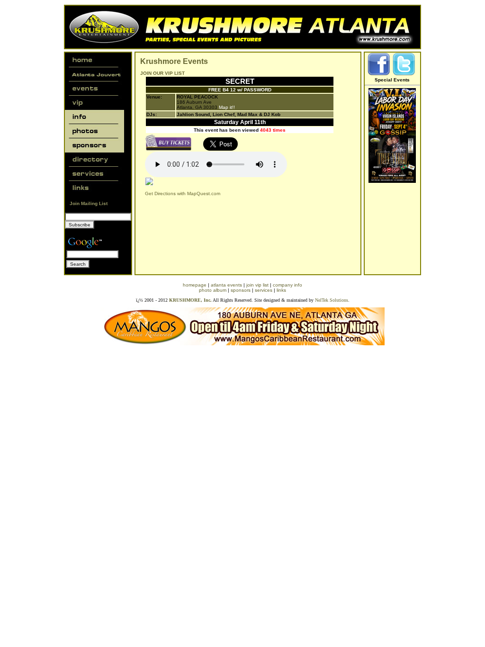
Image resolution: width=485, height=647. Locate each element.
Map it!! (227, 107)
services (263, 290)
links (281, 290)
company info (287, 285)
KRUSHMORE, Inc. (190, 300)
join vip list (257, 285)
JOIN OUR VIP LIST (162, 73)
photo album (212, 290)
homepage (195, 285)
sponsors (241, 290)
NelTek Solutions (331, 300)
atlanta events (226, 285)
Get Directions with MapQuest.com (182, 193)
